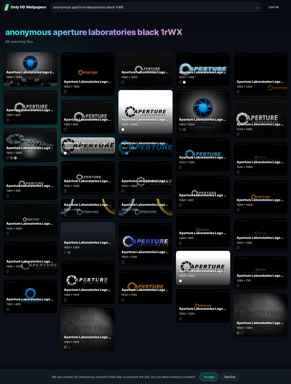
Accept (209, 377)
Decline (229, 377)
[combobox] (153, 7)
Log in (274, 7)
